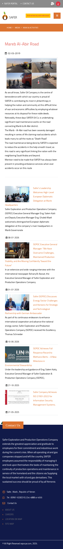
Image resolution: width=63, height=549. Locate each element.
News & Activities (30, 27)
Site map (9, 524)
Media (17, 27)
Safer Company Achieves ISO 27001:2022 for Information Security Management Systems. (45, 398)
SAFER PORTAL (11, 3)
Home (9, 27)
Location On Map (13, 519)
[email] (52, 3)
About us (9, 510)
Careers (9, 514)
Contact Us (28, 3)
